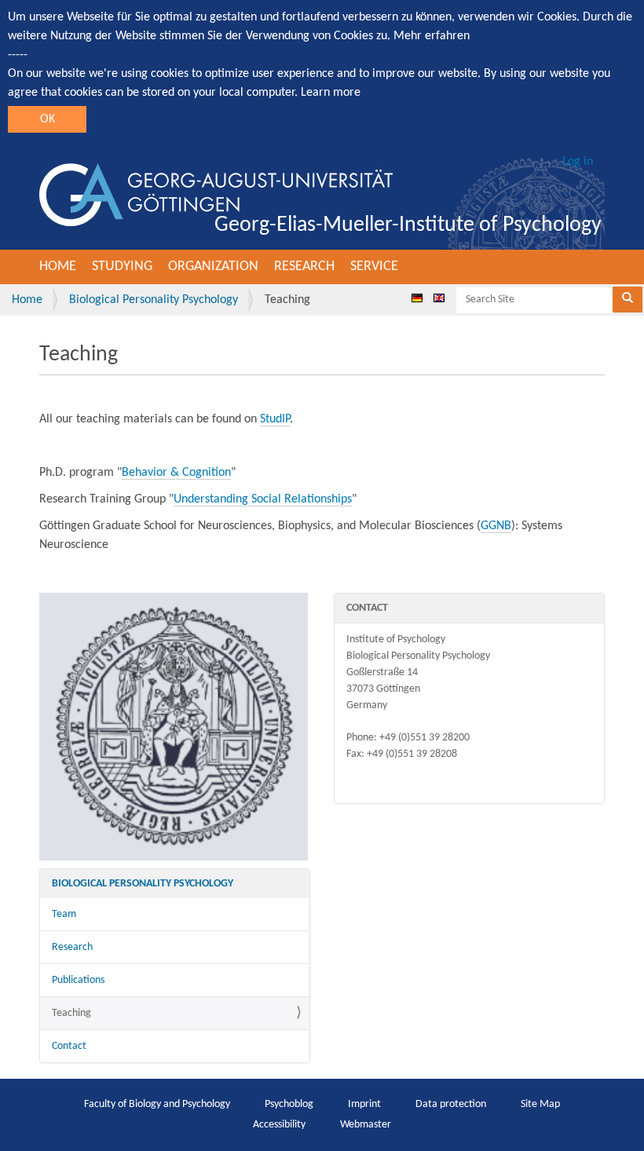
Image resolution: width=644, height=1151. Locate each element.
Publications (78, 980)
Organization (213, 266)
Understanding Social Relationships (263, 499)
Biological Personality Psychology (153, 300)
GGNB (496, 526)
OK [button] (47, 119)
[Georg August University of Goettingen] (216, 194)
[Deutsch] (417, 297)
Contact (69, 1046)
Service (374, 266)
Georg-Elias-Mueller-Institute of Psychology (408, 225)
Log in (577, 161)
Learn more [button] (330, 92)
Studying (122, 266)
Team (64, 914)
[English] (439, 297)
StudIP (275, 419)
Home (57, 266)
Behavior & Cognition (176, 472)
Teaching (71, 1013)
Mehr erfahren (431, 36)
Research (304, 266)
